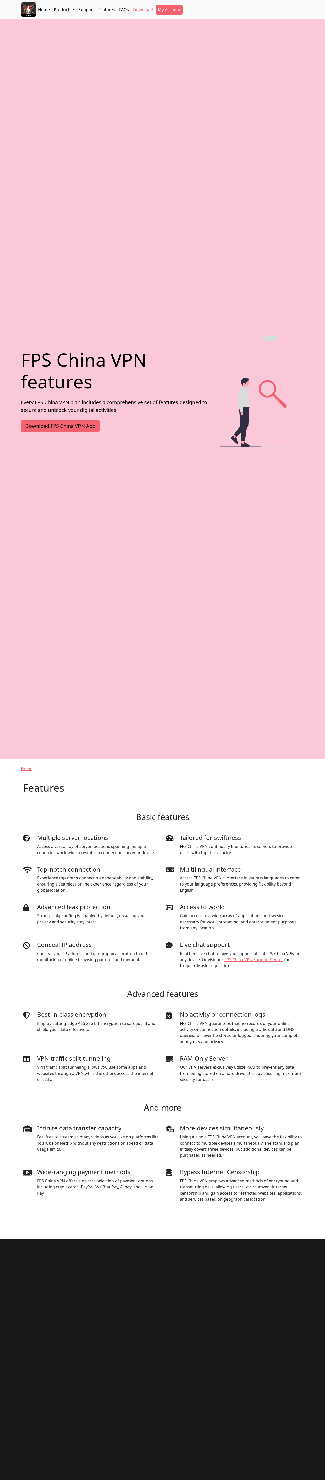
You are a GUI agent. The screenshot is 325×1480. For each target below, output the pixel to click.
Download (143, 9)
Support (86, 9)
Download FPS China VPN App (60, 425)
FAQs (124, 9)
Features (106, 9)
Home (44, 9)
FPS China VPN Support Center (253, 959)
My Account (169, 9)
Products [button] (62, 9)
